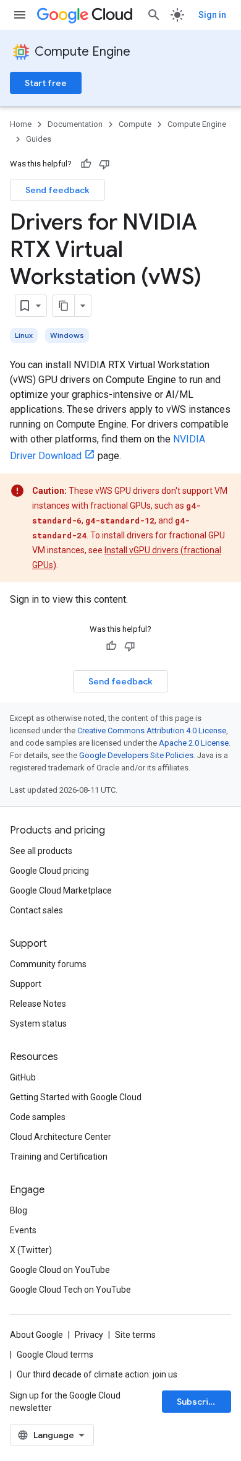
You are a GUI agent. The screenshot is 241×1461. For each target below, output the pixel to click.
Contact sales (36, 910)
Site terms (135, 1335)
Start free (46, 82)
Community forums (48, 964)
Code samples (38, 1117)
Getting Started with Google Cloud (76, 1097)
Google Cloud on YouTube (60, 1270)
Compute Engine (82, 51)
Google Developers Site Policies (136, 755)
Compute (135, 124)
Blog (18, 1210)
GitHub (23, 1077)
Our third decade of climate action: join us (97, 1374)
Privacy (89, 1335)
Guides (38, 139)
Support (25, 984)
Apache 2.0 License (194, 743)
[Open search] (153, 14)
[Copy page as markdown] (64, 305)
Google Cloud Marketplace (61, 890)
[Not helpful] (104, 164)
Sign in (212, 15)
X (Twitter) (31, 1250)
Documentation (75, 124)
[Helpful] (86, 164)
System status (38, 1023)
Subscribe (198, 1401)
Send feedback (57, 190)
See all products (41, 851)
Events (23, 1230)
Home (21, 124)
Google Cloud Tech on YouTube (70, 1290)
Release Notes (38, 1004)
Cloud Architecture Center (60, 1137)
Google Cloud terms (55, 1355)
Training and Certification (59, 1156)
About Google (36, 1335)
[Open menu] (19, 15)
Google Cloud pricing (49, 871)
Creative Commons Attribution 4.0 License (151, 730)
